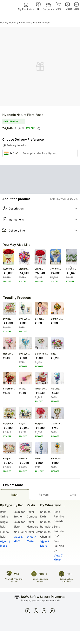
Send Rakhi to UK (59, 545)
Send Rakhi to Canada (59, 516)
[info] (39, 129)
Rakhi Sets (33, 532)
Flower (13, 22)
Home (4, 22)
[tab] (14, 494)
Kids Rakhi (20, 532)
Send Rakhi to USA (59, 531)
